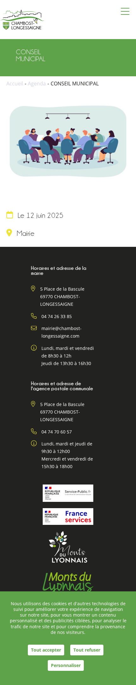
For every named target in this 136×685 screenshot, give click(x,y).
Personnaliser (66, 665)
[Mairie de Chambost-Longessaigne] (22, 19)
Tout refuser (86, 650)
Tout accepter (46, 650)
